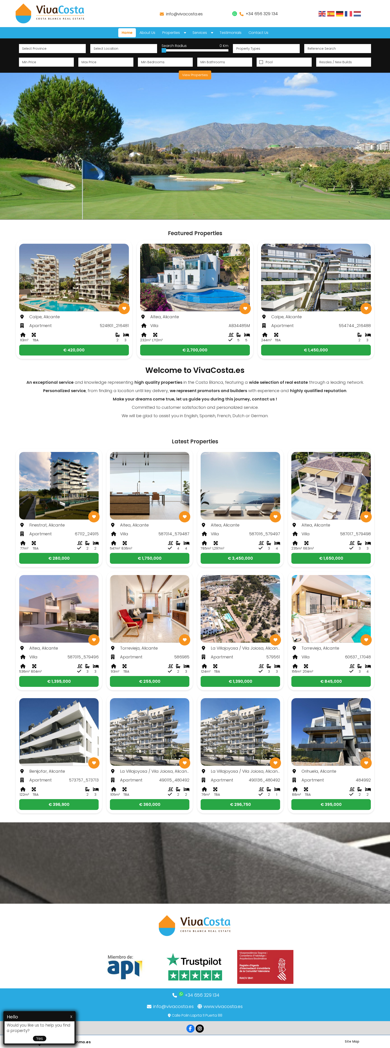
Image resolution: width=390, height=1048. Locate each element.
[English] (322, 13)
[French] (349, 13)
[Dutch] (357, 13)
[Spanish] (331, 13)
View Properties (195, 75)
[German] (340, 13)
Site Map (352, 1041)
